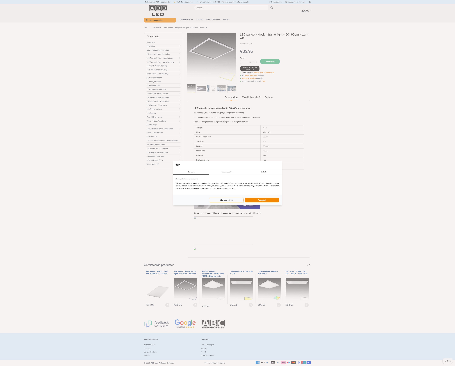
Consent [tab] (191, 172)
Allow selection (226, 200)
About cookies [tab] (227, 172)
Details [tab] (264, 172)
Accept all (262, 200)
